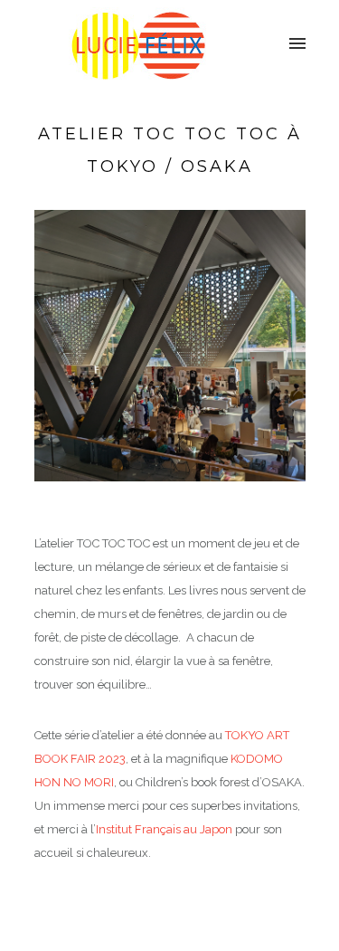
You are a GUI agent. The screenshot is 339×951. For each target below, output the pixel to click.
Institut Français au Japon (164, 829)
